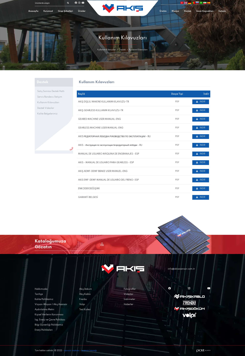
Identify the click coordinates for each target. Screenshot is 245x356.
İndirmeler (129, 299)
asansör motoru (71, 351)
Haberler (128, 304)
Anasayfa (33, 11)
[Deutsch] (189, 3)
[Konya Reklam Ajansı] (203, 350)
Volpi (82, 304)
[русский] (197, 3)
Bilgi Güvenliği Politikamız (49, 325)
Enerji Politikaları (44, 330)
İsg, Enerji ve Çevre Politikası (50, 320)
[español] (208, 3)
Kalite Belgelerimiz (47, 114)
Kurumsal (48, 11)
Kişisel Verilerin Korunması (49, 314)
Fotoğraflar (130, 289)
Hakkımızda (41, 289)
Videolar (128, 294)
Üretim (163, 11)
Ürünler (81, 11)
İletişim (222, 11)
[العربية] (201, 3)
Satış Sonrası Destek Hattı (50, 91)
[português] (193, 3)
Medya (175, 11)
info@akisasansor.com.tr (181, 269)
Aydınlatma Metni (44, 309)
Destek (187, 11)
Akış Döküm (85, 289)
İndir (202, 102)
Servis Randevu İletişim (49, 97)
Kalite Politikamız (44, 299)
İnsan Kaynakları (204, 11)
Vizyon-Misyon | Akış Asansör (51, 304)
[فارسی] (204, 3)
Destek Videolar (45, 108)
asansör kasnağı (89, 351)
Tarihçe (39, 294)
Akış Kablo (85, 294)
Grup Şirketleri (65, 11)
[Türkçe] (181, 3)
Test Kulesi (85, 309)
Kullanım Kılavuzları (106, 50)
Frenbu (83, 299)
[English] (185, 3)
